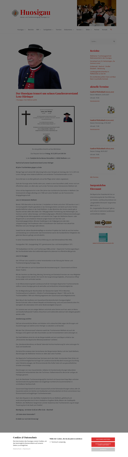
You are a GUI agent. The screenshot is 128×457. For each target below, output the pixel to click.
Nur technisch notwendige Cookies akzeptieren (103, 444)
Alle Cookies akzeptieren (103, 439)
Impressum (26, 449)
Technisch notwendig (58, 442)
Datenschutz (17, 449)
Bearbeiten (103, 449)
